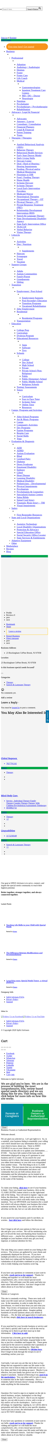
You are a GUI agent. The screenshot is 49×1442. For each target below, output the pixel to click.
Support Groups (19, 264)
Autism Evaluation (25, 453)
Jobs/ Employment (25, 309)
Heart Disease (23, 475)
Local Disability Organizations (31, 526)
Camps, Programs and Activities (26, 410)
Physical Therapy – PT (27, 202)
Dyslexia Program (25, 335)
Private (25, 368)
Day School (27, 362)
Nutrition (21, 101)
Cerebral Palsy (24, 459)
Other (14, 543)
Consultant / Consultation (29, 124)
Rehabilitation (23, 109)
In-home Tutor (29, 402)
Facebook (10, 1053)
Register (13, 38)
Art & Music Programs (28, 419)
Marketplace (12, 546)
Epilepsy (21, 470)
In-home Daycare (25, 183)
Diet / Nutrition (24, 244)
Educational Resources (27, 338)
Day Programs (23, 427)
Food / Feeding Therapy (28, 177)
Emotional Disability (26, 467)
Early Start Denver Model (29, 155)
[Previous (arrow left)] (2, 1049)
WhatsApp (10, 1058)
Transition (16, 284)
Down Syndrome (25, 464)
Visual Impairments (26, 505)
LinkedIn (10, 1065)
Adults (20, 271)
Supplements (28, 250)
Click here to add (19, 1333)
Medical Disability (25, 480)
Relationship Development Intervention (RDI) (29, 211)
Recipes (10, 548)
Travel (20, 259)
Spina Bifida (23, 497)
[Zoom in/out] (10, 1047)
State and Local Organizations (25, 517)
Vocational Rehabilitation (34, 306)
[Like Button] (2, 673)
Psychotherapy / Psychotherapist (32, 106)
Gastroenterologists (31, 87)
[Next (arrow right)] (5, 1049)
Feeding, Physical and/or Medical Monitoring (28, 170)
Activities (21, 241)
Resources (27, 407)
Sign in (4, 38)
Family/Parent (23, 276)
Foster (20, 72)
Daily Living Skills (26, 158)
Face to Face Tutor (31, 399)
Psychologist (23, 104)
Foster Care (22, 75)
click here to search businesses (29, 1317)
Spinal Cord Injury (25, 500)
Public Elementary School (34, 379)
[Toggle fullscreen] (7, 1047)
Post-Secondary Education (34, 300)
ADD (19, 448)
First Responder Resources (29, 514)
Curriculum (22, 333)
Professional (17, 58)
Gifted (20, 472)
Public (25, 376)
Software (26, 347)
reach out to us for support (21, 1275)
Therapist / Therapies (21, 138)
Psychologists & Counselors (30, 491)
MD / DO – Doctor (31, 95)
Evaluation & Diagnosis (22, 441)
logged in (16, 707)
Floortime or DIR (25, 174)
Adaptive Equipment (21, 540)
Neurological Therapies (28, 196)
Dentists (20, 70)
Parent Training (24, 132)
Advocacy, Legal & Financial (25, 112)
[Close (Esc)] (2, 1047)
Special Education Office (29, 532)
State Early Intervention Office (31, 224)
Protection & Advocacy (28, 529)
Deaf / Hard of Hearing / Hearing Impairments (28, 165)
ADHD (20, 450)
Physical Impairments (27, 486)
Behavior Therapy (25, 150)
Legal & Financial (25, 129)
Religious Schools (30, 384)
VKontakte (10, 1070)
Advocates (22, 118)
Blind (19, 456)
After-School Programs (28, 416)
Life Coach (22, 78)
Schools (20, 353)
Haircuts (21, 253)
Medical (20, 81)
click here (23, 1188)
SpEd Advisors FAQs (15, 997)
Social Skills (23, 436)
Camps (20, 422)
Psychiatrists (23, 489)
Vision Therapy (24, 232)
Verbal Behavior (24, 229)
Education (16, 323)
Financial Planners (25, 127)
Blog (8, 551)
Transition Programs (31, 303)
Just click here (15, 1220)
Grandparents (23, 279)
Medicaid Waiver (25, 194)
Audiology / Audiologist (28, 67)
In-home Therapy (25, 185)
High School (28, 365)
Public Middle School (32, 381)
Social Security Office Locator (31, 535)
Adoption (21, 64)
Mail (8, 1072)
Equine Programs (25, 430)
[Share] (5, 1047)
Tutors (20, 390)
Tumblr (9, 1067)
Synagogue (22, 256)
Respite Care (23, 433)
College (25, 359)
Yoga (19, 438)
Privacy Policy (12, 999)
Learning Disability (26, 478)
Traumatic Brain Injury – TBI (31, 502)
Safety (14, 508)
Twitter (9, 1056)
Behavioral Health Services (30, 152)
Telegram (10, 1060)
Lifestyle (15, 235)
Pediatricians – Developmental (31, 483)
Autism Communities (27, 273)
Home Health (23, 180)
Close (4, 1127)
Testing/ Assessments (27, 387)
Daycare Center (24, 161)
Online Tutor (28, 404)
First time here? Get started (21, 46)
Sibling (20, 282)
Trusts (19, 135)
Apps (24, 345)
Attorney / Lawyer (25, 121)
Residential (22, 311)
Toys (24, 350)
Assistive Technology (27, 524)
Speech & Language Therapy (30, 215)
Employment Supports (32, 298)
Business (10, 51)
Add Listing (6, 40)
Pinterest (9, 1063)
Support (9, 1002)
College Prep (23, 330)
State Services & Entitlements (31, 537)
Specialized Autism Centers (30, 494)
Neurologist (27, 98)
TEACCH (21, 226)
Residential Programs (32, 318)
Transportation (23, 321)
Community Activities (27, 425)
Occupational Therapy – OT (30, 199)
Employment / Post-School (29, 291)
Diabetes (21, 461)
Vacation (21, 261)
